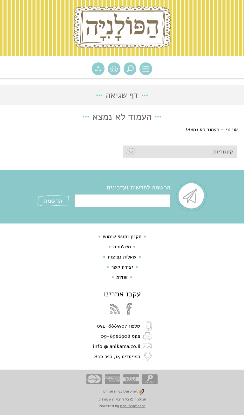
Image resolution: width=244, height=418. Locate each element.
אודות (122, 277)
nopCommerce (133, 405)
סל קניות (114, 68)
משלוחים (122, 246)
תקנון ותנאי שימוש (122, 236)
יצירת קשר (122, 267)
